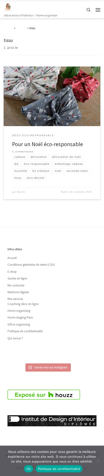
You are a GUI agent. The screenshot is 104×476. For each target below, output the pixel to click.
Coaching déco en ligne (22, 304)
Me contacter (15, 285)
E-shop (12, 272)
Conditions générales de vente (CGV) (31, 265)
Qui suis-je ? (15, 338)
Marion (21, 192)
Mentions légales (18, 292)
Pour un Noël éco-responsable (47, 144)
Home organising (18, 311)
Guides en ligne (17, 278)
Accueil (8, 28)
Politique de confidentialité (25, 331)
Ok (28, 469)
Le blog (21, 28)
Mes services (15, 299)
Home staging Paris (20, 317)
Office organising (18, 324)
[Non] (98, 460)
